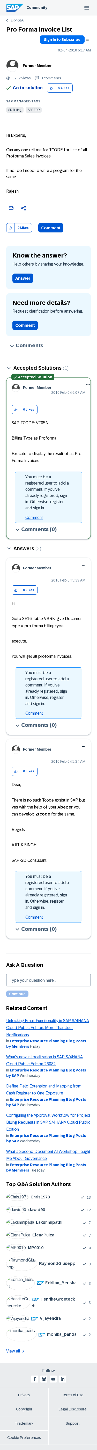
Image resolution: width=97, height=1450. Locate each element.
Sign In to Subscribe (62, 39)
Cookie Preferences (24, 1438)
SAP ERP (34, 110)
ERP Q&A (17, 20)
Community (36, 7)
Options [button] (87, 40)
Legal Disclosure (73, 1409)
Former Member (37, 66)
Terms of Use (73, 1395)
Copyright (24, 1409)
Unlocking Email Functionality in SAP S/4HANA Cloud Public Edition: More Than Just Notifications (47, 1027)
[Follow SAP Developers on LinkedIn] (63, 1379)
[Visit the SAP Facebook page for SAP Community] (35, 1379)
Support (73, 1423)
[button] (51, 88)
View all (13, 1351)
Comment (51, 228)
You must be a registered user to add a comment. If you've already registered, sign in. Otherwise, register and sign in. (47, 492)
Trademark (24, 1423)
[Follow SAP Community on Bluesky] (44, 1379)
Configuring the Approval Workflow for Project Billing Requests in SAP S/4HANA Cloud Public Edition (48, 1122)
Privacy (24, 1395)
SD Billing (14, 110)
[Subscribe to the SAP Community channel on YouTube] (53, 1379)
